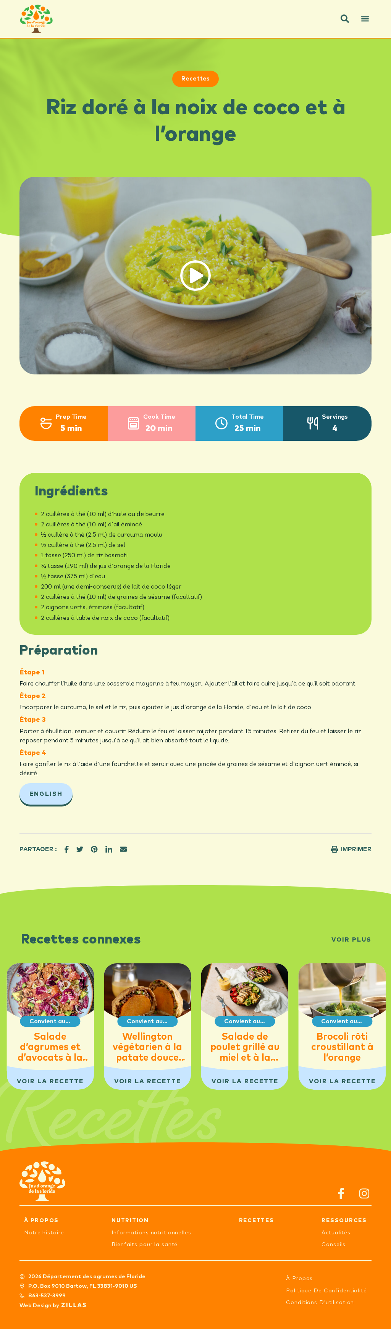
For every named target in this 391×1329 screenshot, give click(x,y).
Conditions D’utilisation (320, 1302)
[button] (344, 18)
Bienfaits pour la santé (144, 1244)
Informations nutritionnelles (151, 1232)
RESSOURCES (344, 1220)
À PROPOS (41, 1220)
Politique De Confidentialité (326, 1291)
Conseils (334, 1244)
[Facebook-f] (341, 1194)
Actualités (336, 1232)
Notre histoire (44, 1232)
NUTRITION (130, 1220)
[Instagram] (364, 1194)
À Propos (299, 1278)
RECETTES (256, 1220)
